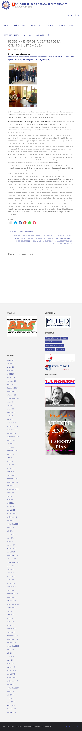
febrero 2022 (11, 506)
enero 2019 (11, 632)
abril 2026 (10, 374)
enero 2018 (11, 674)
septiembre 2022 (13, 489)
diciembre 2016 (12, 709)
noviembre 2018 (12, 639)
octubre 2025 (11, 395)
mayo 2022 (10, 499)
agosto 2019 (11, 608)
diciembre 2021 (12, 513)
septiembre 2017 (13, 688)
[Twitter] (72, 15)
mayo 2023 (10, 461)
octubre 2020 (11, 559)
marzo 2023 (11, 468)
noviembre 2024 (12, 430)
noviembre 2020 (12, 555)
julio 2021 (10, 531)
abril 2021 (10, 541)
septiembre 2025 (13, 398)
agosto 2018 (11, 649)
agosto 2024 (11, 440)
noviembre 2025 (12, 391)
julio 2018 (10, 653)
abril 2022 (10, 503)
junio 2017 (10, 698)
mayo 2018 (10, 660)
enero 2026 (11, 384)
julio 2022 (10, 496)
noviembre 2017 (12, 681)
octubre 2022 (11, 486)
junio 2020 (10, 573)
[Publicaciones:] (60, 381)
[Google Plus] (75, 15)
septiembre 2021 (13, 524)
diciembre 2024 (12, 426)
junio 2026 (10, 367)
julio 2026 (10, 363)
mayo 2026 (10, 370)
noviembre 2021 (12, 517)
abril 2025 (10, 416)
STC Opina (60, 349)
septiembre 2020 (13, 562)
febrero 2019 (11, 629)
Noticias (64, 338)
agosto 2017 (11, 691)
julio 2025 (10, 405)
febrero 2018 (11, 670)
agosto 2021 (11, 527)
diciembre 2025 (12, 388)
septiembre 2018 (13, 646)
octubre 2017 (11, 684)
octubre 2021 (11, 520)
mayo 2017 (10, 702)
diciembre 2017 (12, 677)
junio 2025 (10, 409)
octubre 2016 (11, 712)
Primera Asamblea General (54, 346)
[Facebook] (68, 15)
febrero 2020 (11, 587)
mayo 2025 (10, 412)
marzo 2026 (11, 377)
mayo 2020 (10, 576)
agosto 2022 (11, 493)
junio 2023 (10, 458)
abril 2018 (10, 663)
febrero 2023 (11, 472)
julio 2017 (10, 695)
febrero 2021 (11, 548)
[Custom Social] (78, 15)
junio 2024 (10, 447)
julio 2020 (10, 569)
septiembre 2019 (13, 604)
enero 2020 (11, 590)
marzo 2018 (11, 667)
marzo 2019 (11, 625)
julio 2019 (10, 611)
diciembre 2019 (12, 594)
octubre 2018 (11, 643)
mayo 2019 (10, 618)
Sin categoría (50, 349)
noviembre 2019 (12, 597)
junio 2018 (10, 656)
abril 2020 (10, 580)
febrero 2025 (11, 423)
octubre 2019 (11, 601)
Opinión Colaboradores (53, 342)
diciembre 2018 (12, 636)
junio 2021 (10, 534)
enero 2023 (11, 475)
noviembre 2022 (12, 482)
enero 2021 (11, 552)
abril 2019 (10, 622)
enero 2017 (11, 705)
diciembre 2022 (12, 479)
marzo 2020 (11, 583)
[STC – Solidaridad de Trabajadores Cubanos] (6, 5)
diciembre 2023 (12, 451)
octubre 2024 (11, 433)
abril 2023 (10, 465)
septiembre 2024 (13, 437)
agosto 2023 (11, 454)
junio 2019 (10, 615)
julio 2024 (10, 444)
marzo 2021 (11, 545)
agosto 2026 (11, 360)
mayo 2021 (10, 538)
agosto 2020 (11, 566)
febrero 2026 (11, 381)
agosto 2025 (11, 402)
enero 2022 (11, 510)
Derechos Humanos (52, 338)
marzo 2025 (11, 419)
